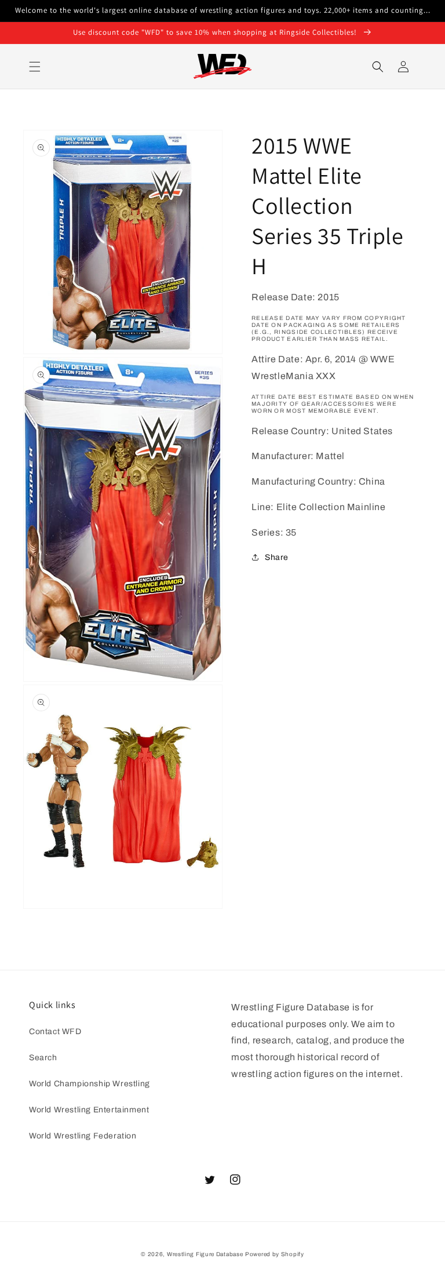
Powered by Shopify (274, 1254)
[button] (35, 66)
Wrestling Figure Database (205, 1254)
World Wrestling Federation (83, 1136)
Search (43, 1057)
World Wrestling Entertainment (89, 1109)
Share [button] (277, 557)
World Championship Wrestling (89, 1083)
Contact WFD (55, 1031)
